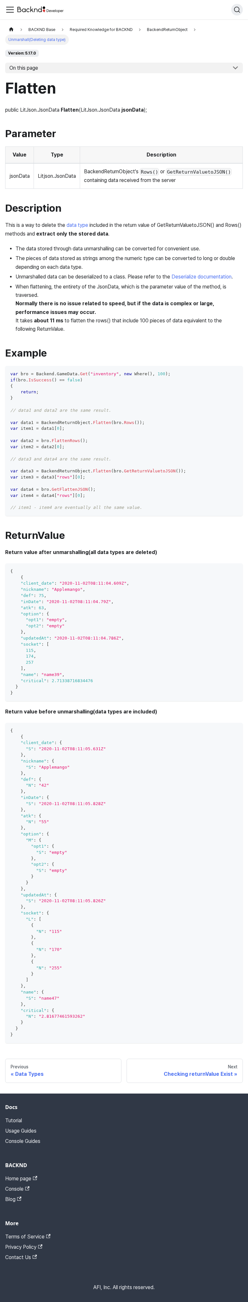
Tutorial (13, 1120)
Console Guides (22, 1141)
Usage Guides (20, 1131)
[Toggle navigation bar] (10, 10)
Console (14, 1189)
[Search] (237, 9)
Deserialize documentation (201, 277)
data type (77, 225)
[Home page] (11, 30)
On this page (23, 68)
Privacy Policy (20, 1247)
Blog (10, 1199)
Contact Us (18, 1257)
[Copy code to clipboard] (235, 373)
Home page (18, 1179)
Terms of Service (25, 1237)
